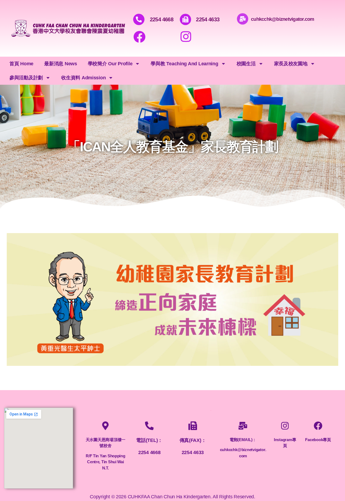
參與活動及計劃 (26, 77)
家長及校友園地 (291, 63)
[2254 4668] (138, 19)
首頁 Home (21, 63)
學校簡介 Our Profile (110, 63)
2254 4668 (161, 19)
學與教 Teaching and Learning (184, 63)
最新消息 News (60, 63)
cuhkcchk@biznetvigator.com (282, 19)
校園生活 (246, 63)
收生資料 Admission (83, 77)
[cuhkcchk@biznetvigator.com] (242, 19)
